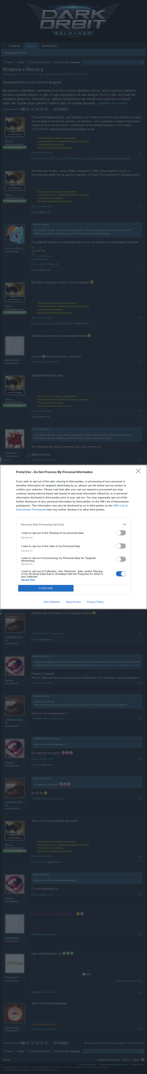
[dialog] (73, 537)
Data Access (73, 601)
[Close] (139, 472)
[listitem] (73, 524)
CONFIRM (46, 588)
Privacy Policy (95, 601)
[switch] (121, 532)
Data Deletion (52, 601)
